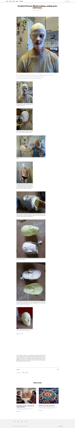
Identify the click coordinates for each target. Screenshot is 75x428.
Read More (18, 411)
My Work (21, 1)
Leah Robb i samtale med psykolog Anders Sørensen (25, 406)
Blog (13, 1)
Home (7, 1)
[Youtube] (66, 1)
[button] (23, 372)
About (10, 1)
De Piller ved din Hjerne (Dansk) (47, 405)
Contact (17, 1)
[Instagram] (65, 1)
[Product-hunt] (68, 1)
